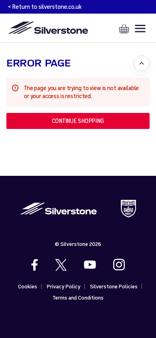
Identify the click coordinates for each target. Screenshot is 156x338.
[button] (78, 121)
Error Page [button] (38, 63)
